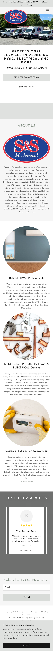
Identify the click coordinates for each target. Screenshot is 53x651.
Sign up (26, 597)
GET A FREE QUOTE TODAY (26, 77)
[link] (16, 10)
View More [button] (26, 546)
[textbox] (26, 587)
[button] (47, 10)
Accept (26, 645)
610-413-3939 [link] (26, 86)
